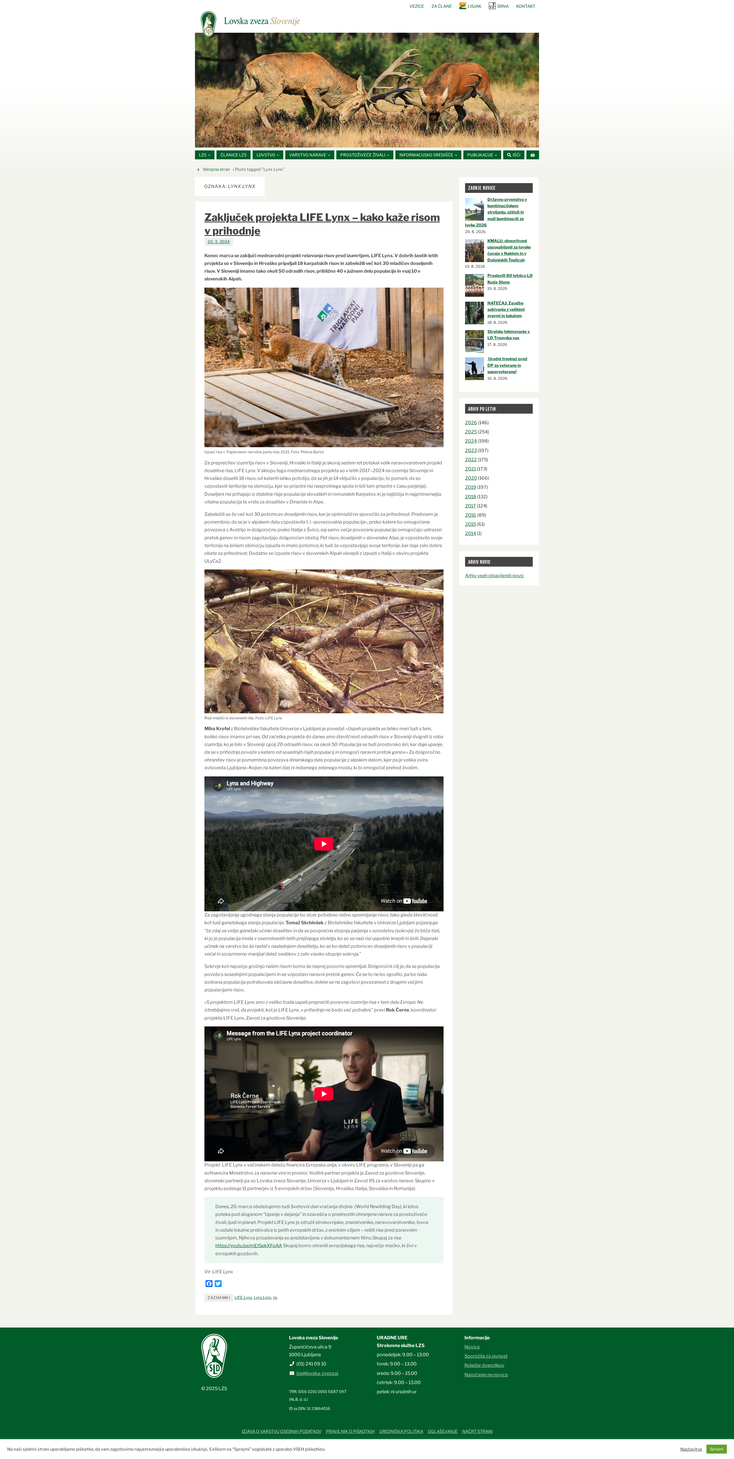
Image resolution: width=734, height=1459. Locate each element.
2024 (471, 441)
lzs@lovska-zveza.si (317, 1373)
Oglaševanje (443, 1431)
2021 (470, 469)
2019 (470, 487)
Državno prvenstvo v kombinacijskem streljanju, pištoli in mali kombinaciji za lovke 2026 (496, 212)
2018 (470, 496)
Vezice (416, 6)
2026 (471, 422)
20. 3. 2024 (219, 241)
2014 (470, 533)
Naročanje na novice (486, 1374)
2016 (470, 515)
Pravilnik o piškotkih (350, 1431)
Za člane (442, 6)
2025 (471, 432)
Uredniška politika (401, 1431)
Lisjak (474, 6)
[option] (367, 90)
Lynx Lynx (262, 1297)
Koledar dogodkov (484, 1365)
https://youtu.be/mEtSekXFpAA (248, 1245)
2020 (471, 478)
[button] (350, 140)
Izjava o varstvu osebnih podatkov (281, 1431)
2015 (470, 524)
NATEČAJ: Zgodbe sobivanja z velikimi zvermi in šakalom (506, 309)
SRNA (503, 6)
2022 (471, 459)
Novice (472, 1347)
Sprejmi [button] (716, 1449)
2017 (470, 506)
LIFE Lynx (243, 1297)
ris (275, 1297)
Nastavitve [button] (691, 1449)
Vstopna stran (216, 169)
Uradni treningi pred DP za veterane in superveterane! (507, 365)
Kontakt (525, 6)
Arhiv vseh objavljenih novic (494, 575)
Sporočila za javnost (485, 1356)
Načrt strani (477, 1431)
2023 (471, 450)
